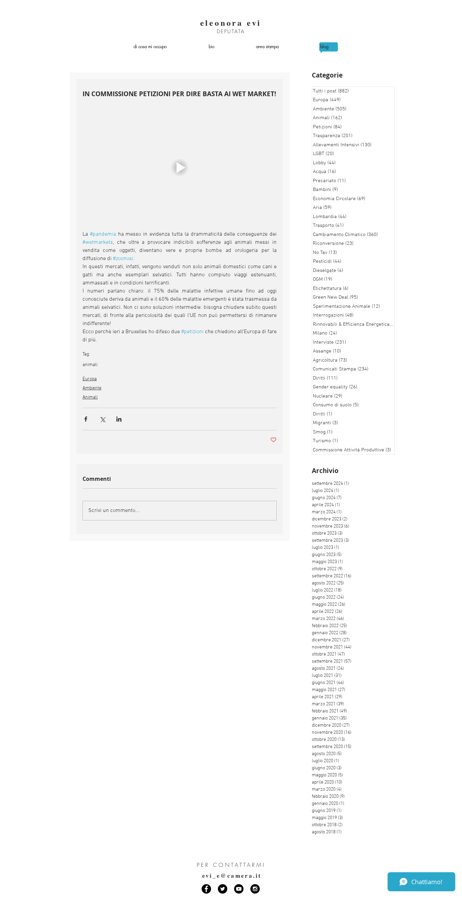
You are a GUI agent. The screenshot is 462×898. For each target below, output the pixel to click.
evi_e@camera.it (232, 875)
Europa (90, 379)
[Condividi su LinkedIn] (119, 419)
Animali (90, 397)
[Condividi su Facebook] (86, 419)
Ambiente (92, 388)
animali (90, 365)
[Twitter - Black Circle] (222, 889)
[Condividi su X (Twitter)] (102, 419)
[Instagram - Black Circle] (255, 889)
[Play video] (180, 167)
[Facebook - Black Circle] (206, 889)
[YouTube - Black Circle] (239, 889)
